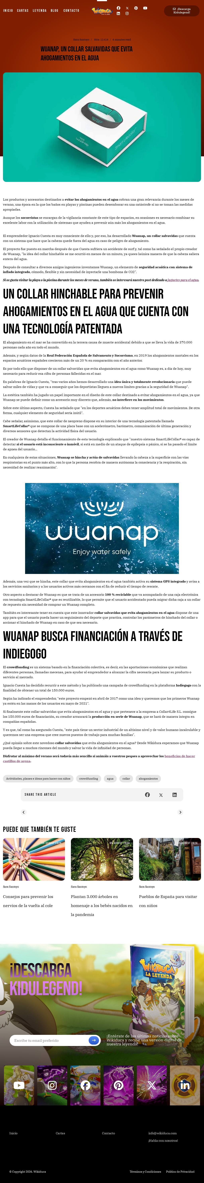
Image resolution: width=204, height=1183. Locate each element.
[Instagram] (127, 13)
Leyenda (40, 11)
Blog (55, 11)
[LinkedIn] (174, 795)
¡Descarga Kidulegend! (182, 10)
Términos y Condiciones (145, 1171)
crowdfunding (88, 778)
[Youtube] (145, 8)
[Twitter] (127, 8)
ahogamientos (148, 778)
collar (126, 778)
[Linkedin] (118, 13)
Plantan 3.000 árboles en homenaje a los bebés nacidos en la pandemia (102, 905)
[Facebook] (118, 8)
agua (110, 778)
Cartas (23, 11)
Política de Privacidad (180, 1171)
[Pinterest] (136, 8)
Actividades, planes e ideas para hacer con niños (38, 778)
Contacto (71, 11)
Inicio (8, 11)
